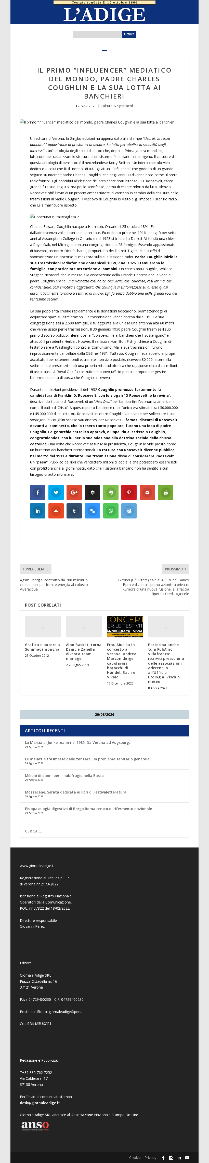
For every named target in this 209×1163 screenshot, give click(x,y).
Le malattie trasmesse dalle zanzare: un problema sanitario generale (87, 759)
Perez (40, 926)
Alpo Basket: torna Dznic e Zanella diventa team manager (84, 651)
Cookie (135, 1157)
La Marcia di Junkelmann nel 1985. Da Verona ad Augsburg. (77, 742)
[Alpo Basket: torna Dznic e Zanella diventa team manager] (84, 626)
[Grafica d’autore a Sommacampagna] (43, 626)
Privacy (150, 1157)
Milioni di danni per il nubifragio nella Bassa (64, 775)
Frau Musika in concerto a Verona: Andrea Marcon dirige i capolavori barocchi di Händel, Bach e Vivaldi (121, 660)
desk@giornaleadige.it (40, 1102)
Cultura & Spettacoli (117, 105)
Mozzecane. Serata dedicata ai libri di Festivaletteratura (75, 792)
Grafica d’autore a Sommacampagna (42, 647)
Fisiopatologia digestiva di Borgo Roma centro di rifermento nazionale (88, 808)
